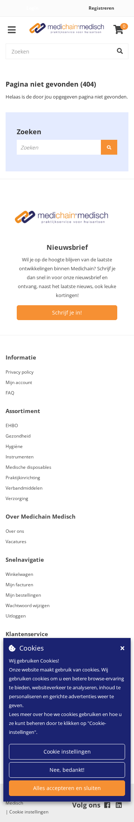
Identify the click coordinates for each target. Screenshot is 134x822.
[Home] (67, 29)
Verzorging (17, 498)
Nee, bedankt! (67, 769)
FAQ (10, 393)
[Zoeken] (120, 51)
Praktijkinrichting (23, 477)
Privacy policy (20, 372)
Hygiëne (14, 446)
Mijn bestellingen (23, 595)
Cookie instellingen (67, 751)
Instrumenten (20, 457)
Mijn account (19, 382)
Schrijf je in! (67, 312)
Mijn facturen (19, 584)
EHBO (12, 425)
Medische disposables (28, 467)
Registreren (101, 8)
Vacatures (16, 541)
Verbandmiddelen (24, 488)
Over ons (15, 531)
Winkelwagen (19, 574)
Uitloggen (16, 616)
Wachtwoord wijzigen (28, 605)
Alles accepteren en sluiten (67, 788)
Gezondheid (18, 436)
